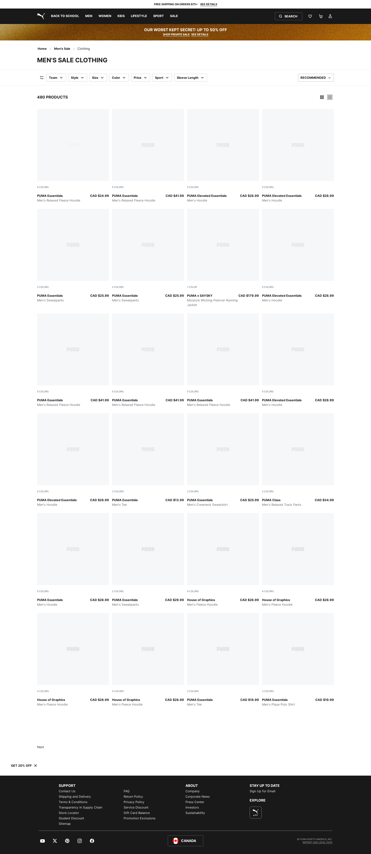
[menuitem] (65, 16)
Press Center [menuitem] (195, 802)
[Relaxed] (330, 97)
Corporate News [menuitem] (198, 796)
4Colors (193, 591)
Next (40, 747)
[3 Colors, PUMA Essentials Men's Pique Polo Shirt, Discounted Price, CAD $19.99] (298, 660)
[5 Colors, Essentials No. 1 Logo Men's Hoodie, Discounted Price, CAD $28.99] (73, 560)
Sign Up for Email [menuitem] (262, 791)
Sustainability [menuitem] (195, 813)
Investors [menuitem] (192, 807)
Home (42, 49)
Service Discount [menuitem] (136, 807)
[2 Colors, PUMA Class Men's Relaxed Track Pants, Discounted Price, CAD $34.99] (298, 460)
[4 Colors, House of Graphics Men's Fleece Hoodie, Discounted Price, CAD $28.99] (223, 560)
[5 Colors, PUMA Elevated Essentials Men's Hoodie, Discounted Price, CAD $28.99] (223, 156)
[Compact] (322, 97)
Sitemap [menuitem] (65, 824)
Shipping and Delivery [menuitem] (75, 796)
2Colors (43, 287)
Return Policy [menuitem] (133, 796)
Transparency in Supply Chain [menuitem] (80, 807)
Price (137, 78)
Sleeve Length (187, 78)
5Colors (43, 187)
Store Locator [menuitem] (69, 813)
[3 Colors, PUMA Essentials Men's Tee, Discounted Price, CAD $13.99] (148, 460)
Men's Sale (62, 49)
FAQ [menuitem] (126, 791)
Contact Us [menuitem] (67, 791)
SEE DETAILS (208, 4)
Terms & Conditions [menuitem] (73, 802)
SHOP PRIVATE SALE (176, 34)
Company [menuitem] (193, 791)
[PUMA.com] (40, 16)
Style (74, 78)
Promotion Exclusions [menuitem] (139, 818)
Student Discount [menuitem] (71, 818)
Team (53, 78)
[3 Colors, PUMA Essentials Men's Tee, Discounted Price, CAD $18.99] (223, 660)
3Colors (118, 491)
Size (95, 78)
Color (116, 78)
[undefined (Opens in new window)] (256, 813)
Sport (159, 78)
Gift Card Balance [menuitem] (137, 813)
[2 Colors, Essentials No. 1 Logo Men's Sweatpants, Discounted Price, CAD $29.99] (148, 560)
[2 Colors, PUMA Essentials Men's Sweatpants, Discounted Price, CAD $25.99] (73, 256)
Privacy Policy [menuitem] (134, 802)
